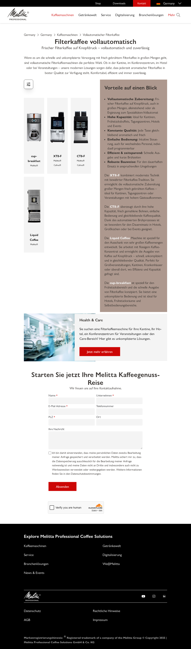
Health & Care (91, 319)
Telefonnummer (105, 406)
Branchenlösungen (151, 15)
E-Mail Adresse (56, 406)
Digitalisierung (124, 15)
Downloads (119, 3)
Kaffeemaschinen (62, 15)
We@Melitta (111, 564)
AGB (27, 620)
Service (106, 15)
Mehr (171, 15)
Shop (98, 3)
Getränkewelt (87, 15)
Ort (98, 417)
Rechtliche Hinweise (106, 611)
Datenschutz (32, 611)
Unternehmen (104, 395)
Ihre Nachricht (56, 429)
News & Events (34, 573)
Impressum (100, 620)
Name (51, 395)
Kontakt (141, 3)
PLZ (50, 417)
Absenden (62, 486)
